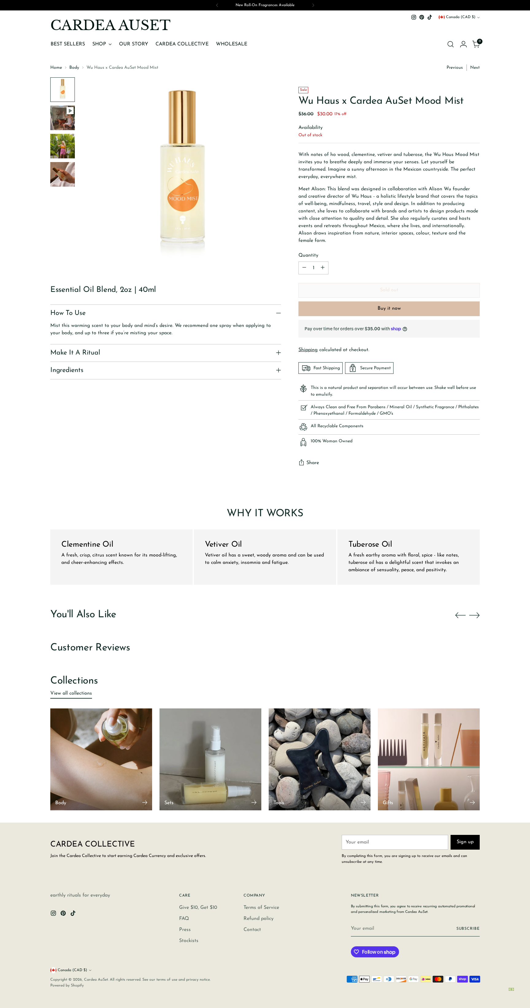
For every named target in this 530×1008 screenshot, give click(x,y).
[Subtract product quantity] (304, 268)
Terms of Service (261, 907)
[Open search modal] (450, 44)
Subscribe (468, 929)
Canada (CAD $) (460, 17)
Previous (455, 67)
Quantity (308, 255)
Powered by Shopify (67, 985)
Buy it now (389, 308)
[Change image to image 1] (62, 89)
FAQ (184, 918)
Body (74, 67)
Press (185, 929)
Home (56, 67)
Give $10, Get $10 (198, 907)
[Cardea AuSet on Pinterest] (421, 17)
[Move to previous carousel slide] (460, 615)
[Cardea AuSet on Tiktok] (429, 17)
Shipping (308, 349)
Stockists (188, 940)
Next (475, 67)
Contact (252, 929)
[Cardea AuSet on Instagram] (414, 17)
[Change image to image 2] (62, 118)
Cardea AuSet (96, 980)
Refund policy (259, 918)
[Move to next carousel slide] (474, 615)
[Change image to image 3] (62, 146)
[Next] (313, 5)
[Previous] (217, 5)
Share (312, 462)
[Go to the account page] (463, 44)
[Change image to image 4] (62, 174)
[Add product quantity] (322, 268)
